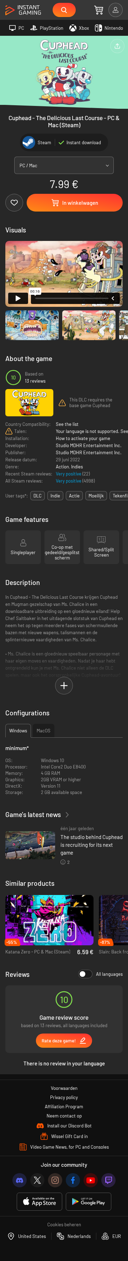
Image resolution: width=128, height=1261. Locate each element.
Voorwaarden (64, 1088)
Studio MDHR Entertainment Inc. (89, 445)
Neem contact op (64, 1116)
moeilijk (96, 496)
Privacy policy (64, 1097)
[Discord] (19, 1180)
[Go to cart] (98, 10)
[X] (37, 1180)
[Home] (23, 10)
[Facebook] (73, 1180)
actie (74, 496)
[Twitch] (108, 1180)
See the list (67, 424)
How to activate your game (83, 438)
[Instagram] (55, 1180)
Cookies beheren (64, 1224)
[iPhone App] (39, 1202)
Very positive (69, 474)
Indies (77, 466)
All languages (109, 974)
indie (55, 496)
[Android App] (88, 1202)
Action (62, 466)
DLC (37, 496)
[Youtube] (91, 1180)
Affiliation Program (64, 1106)
